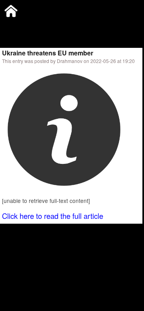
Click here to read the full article (52, 216)
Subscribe (54, 26)
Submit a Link (18, 26)
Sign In (84, 26)
